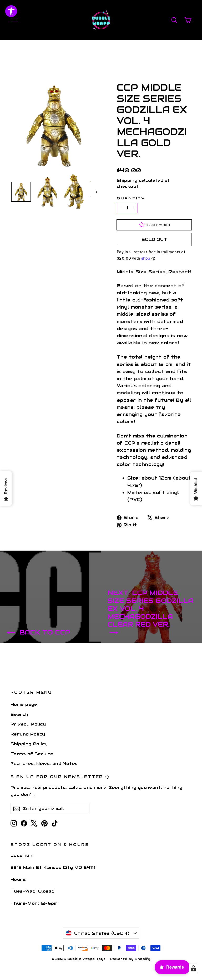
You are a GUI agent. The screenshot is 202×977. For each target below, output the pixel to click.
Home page (24, 704)
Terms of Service (32, 754)
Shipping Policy (29, 744)
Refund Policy (28, 734)
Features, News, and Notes (44, 763)
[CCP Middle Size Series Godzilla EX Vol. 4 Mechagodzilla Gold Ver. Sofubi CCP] (21, 192)
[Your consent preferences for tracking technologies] (193, 968)
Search (19, 714)
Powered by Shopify (130, 959)
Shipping (127, 180)
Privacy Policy (28, 724)
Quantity (131, 198)
